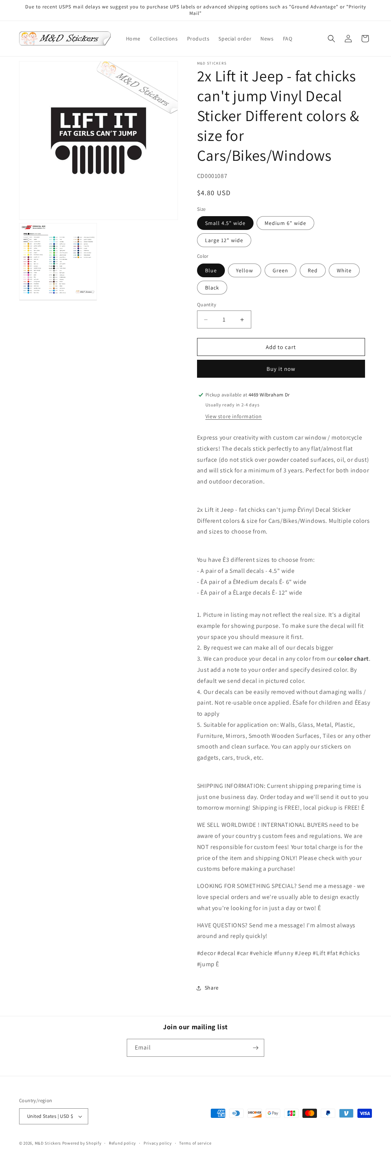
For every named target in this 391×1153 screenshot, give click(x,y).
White (344, 270)
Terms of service (195, 1143)
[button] (331, 38)
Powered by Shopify (82, 1143)
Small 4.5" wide (225, 223)
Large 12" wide (224, 240)
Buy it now (281, 368)
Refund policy (122, 1143)
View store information (233, 416)
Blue (211, 270)
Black (212, 287)
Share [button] (212, 987)
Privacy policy (158, 1143)
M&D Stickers (48, 1143)
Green (280, 270)
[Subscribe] (255, 1048)
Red (313, 270)
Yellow (244, 270)
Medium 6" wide (285, 223)
